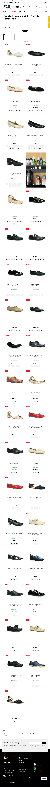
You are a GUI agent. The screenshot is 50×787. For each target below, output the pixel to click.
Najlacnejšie (14, 24)
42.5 (40, 148)
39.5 (21, 146)
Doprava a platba (22, 765)
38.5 (15, 146)
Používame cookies (22, 774)
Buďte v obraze (4, 776)
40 (14, 110)
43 (42, 148)
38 (9, 110)
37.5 (10, 146)
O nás (4, 2)
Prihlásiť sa (44, 743)
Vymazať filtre (24, 41)
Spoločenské (8, 36)
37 (29, 110)
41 (16, 110)
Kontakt (17, 2)
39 (11, 110)
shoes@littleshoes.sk (7, 772)
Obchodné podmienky (23, 764)
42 (19, 110)
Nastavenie (12, 782)
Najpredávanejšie (29, 24)
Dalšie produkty (25, 726)
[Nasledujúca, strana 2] (43, 730)
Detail (13, 61)
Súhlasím (44, 778)
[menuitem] (6, 12)
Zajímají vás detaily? (24, 779)
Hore (6, 730)
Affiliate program (22, 771)
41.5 (34, 148)
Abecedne (37, 24)
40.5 (13, 148)
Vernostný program (22, 769)
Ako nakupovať (10, 2)
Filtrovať (25, 30)
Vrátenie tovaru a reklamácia (24, 767)
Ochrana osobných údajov (24, 773)
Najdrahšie (21, 24)
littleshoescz (5, 776)
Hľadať (17, 7)
